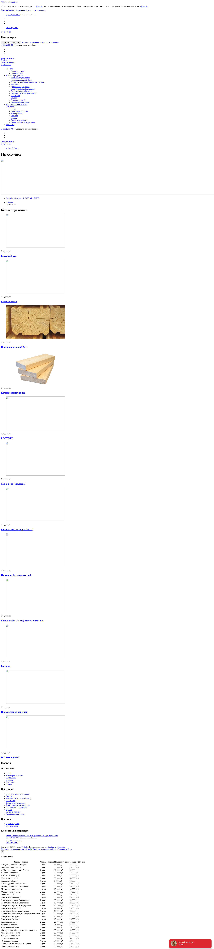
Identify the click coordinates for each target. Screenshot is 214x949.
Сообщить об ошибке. (56, 847)
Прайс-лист (6, 32)
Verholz (40, 42)
